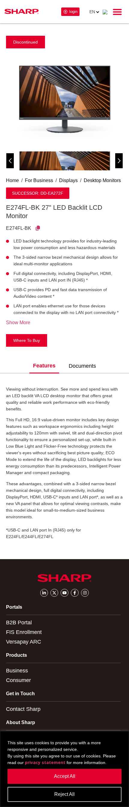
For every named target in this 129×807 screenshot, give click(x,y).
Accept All (64, 776)
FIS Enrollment (24, 632)
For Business (39, 180)
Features (44, 366)
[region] (64, 769)
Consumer (18, 680)
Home (12, 180)
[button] (117, 12)
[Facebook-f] (75, 593)
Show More (18, 322)
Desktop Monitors (102, 180)
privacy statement (45, 762)
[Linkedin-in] (44, 593)
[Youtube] (64, 593)
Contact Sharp (23, 709)
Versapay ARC (23, 642)
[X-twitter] (54, 593)
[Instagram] (85, 593)
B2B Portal (19, 623)
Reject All (64, 794)
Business (17, 671)
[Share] (38, 228)
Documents (82, 366)
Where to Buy (26, 340)
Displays (68, 180)
